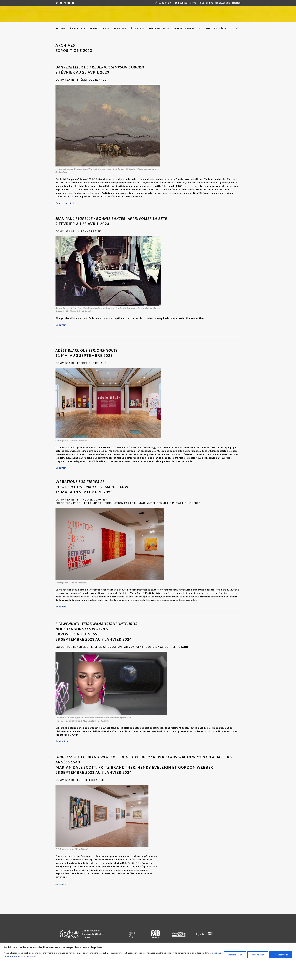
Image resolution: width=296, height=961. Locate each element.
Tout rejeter (258, 954)
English (236, 3)
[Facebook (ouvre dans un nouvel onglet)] (61, 2)
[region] (148, 952)
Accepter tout (281, 954)
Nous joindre (206, 3)
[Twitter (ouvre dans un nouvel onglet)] (57, 2)
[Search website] (237, 28)
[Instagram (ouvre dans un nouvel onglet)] (65, 2)
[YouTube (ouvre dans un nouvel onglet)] (69, 2)
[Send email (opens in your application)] (73, 2)
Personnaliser (235, 954)
